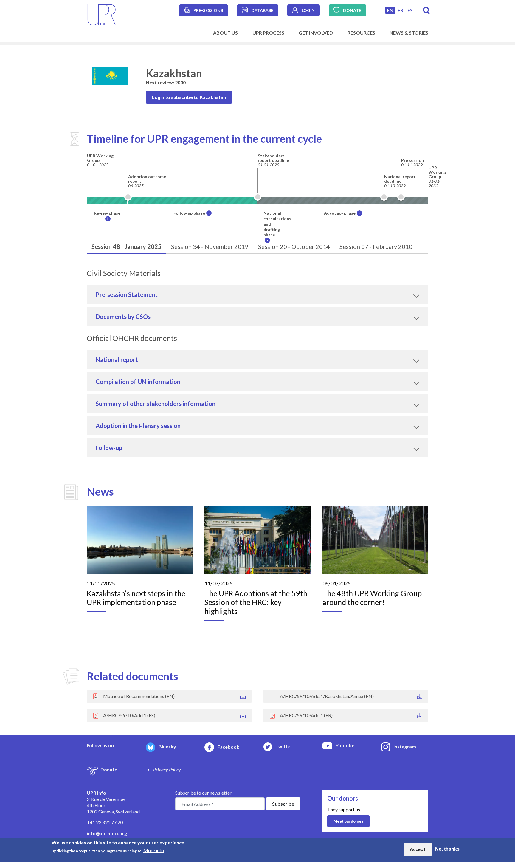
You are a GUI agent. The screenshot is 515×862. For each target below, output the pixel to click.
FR (400, 10)
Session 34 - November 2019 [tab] (210, 246)
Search (426, 10)
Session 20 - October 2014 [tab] (294, 246)
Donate (352, 10)
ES (409, 10)
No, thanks (447, 849)
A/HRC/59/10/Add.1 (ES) (129, 715)
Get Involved (316, 32)
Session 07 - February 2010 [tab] (375, 246)
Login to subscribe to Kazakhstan (189, 97)
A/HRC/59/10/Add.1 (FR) (306, 715)
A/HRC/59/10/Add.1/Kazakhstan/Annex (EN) (327, 696)
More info (153, 850)
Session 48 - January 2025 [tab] (126, 246)
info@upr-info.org (107, 833)
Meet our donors (348, 821)
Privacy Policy (167, 769)
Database (262, 10)
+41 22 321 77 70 (105, 822)
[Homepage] (102, 14)
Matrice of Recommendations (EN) (139, 696)
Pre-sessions (208, 10)
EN (390, 10)
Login (308, 10)
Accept (418, 849)
